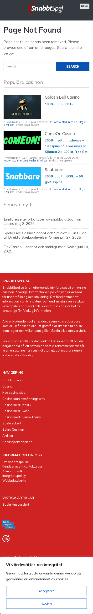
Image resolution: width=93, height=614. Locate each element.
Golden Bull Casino (62, 97)
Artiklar (7, 436)
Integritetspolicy (14, 476)
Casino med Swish (16, 411)
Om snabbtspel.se (15, 462)
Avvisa (46, 604)
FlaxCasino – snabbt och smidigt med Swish (40, 247)
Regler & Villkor (38, 160)
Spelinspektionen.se (17, 442)
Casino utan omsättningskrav (23, 399)
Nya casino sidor (14, 392)
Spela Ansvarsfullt (15, 504)
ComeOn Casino (60, 133)
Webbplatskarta (14, 480)
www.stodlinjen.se (66, 122)
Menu (84, 6)
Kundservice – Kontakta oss (22, 466)
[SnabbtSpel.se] (45, 14)
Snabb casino (12, 380)
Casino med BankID (16, 405)
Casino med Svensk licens (21, 417)
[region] (46, 585)
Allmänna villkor (14, 471)
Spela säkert (11, 423)
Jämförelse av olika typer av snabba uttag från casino (42, 221)
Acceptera (46, 591)
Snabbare (54, 169)
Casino (7, 386)
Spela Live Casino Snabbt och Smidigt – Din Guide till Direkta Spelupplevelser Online (45, 235)
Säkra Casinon (13, 429)
